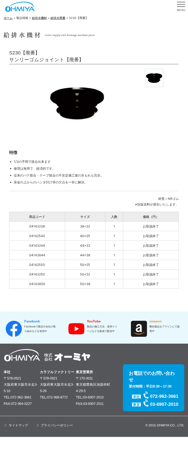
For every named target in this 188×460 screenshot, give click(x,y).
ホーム (8, 18)
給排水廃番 (57, 18)
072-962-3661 (164, 396)
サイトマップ (18, 425)
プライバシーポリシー (57, 425)
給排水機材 (39, 18)
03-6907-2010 (164, 404)
